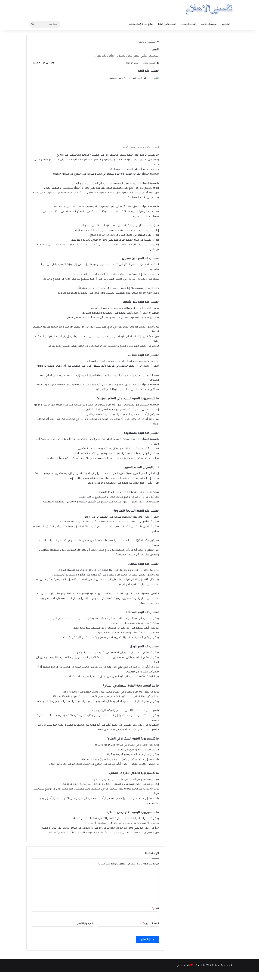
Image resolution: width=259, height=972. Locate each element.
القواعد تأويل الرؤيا (167, 24)
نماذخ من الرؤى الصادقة (141, 24)
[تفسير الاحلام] (209, 10)
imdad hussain (149, 63)
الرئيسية (226, 24)
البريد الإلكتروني (151, 924)
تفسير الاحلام (210, 24)
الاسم (155, 909)
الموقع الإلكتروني (85, 924)
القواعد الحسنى (188, 24)
